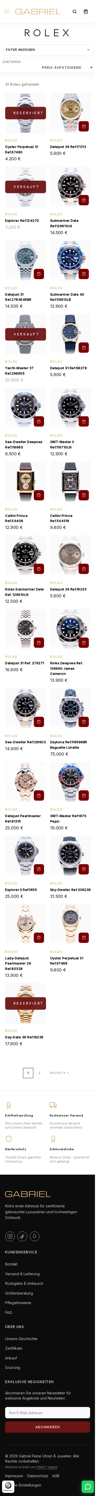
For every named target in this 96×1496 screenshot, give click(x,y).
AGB (55, 1476)
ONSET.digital (46, 1467)
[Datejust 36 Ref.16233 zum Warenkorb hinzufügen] (84, 569)
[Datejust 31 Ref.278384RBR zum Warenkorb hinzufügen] (39, 274)
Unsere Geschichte (21, 1338)
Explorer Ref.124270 (22, 220)
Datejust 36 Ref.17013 (68, 147)
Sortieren (12, 62)
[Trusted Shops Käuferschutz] (8, 1487)
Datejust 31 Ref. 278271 (24, 663)
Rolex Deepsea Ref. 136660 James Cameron (66, 668)
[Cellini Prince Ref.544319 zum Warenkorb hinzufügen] (84, 495)
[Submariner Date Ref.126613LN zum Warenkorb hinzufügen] (84, 200)
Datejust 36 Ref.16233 (68, 589)
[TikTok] (22, 1236)
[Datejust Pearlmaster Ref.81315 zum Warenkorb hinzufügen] (39, 795)
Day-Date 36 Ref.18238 (24, 1037)
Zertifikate (13, 1348)
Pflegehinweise (18, 1302)
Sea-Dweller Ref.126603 (25, 742)
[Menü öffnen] (8, 15)
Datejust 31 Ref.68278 (68, 368)
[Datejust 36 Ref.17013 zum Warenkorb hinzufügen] (84, 126)
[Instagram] (10, 1236)
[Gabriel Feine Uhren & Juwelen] (38, 11)
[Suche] (74, 11)
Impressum (14, 1476)
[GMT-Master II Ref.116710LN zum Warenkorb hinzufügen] (84, 421)
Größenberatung (19, 1293)
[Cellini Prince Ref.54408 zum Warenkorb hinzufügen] (39, 495)
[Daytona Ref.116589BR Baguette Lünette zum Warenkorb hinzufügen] (84, 722)
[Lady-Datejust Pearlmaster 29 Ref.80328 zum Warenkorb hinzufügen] (39, 938)
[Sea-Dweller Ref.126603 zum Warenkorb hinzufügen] (39, 722)
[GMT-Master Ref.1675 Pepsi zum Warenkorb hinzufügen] (84, 795)
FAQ (8, 1312)
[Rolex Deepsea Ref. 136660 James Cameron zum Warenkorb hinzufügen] (84, 643)
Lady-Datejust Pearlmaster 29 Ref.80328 (18, 963)
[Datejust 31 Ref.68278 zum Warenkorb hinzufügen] (84, 347)
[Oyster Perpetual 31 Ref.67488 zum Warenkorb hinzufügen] (84, 938)
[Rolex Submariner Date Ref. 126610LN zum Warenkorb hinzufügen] (39, 569)
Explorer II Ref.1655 (21, 890)
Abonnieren (47, 1427)
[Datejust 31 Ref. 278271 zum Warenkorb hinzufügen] (39, 643)
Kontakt (11, 1264)
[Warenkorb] (86, 11)
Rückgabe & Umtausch (24, 1283)
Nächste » (59, 1073)
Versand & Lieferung (22, 1274)
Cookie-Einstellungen (23, 1485)
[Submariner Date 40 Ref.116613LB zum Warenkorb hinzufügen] (84, 274)
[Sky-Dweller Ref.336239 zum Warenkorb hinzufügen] (84, 869)
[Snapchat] (34, 1236)
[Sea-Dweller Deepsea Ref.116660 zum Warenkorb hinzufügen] (39, 421)
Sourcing (12, 1367)
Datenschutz (37, 1476)
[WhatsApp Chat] (88, 1487)
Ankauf (11, 1358)
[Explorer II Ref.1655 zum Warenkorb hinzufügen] (39, 869)
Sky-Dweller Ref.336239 (70, 890)
